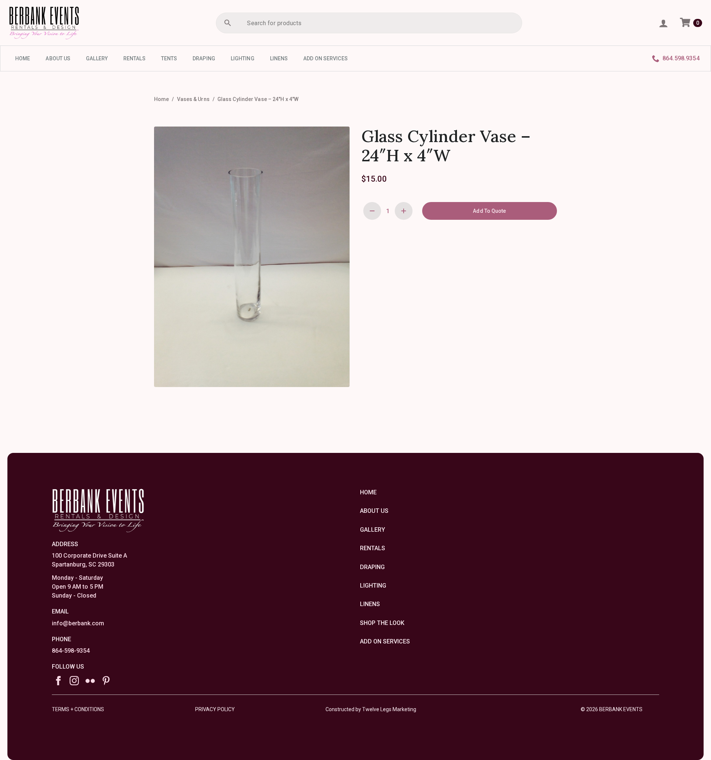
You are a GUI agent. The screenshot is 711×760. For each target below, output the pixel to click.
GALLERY (97, 58)
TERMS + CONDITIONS (78, 709)
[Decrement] (372, 211)
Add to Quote (489, 211)
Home (161, 99)
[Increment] (404, 211)
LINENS (279, 58)
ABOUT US (58, 58)
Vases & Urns (193, 99)
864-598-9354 (71, 650)
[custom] (90, 680)
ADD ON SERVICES (325, 58)
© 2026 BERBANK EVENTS (611, 709)
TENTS (169, 58)
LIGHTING (242, 58)
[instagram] (74, 680)
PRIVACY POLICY (215, 709)
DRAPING (204, 58)
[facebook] (58, 680)
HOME (22, 58)
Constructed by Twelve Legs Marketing (371, 709)
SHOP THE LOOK (382, 622)
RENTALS (134, 58)
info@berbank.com (78, 623)
